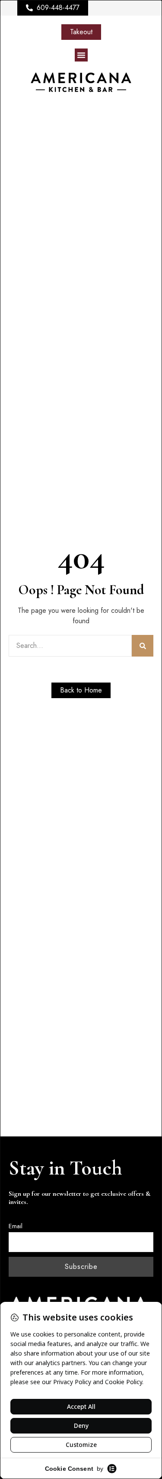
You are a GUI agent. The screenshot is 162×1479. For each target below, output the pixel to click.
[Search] (142, 646)
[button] (81, 55)
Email (15, 1226)
